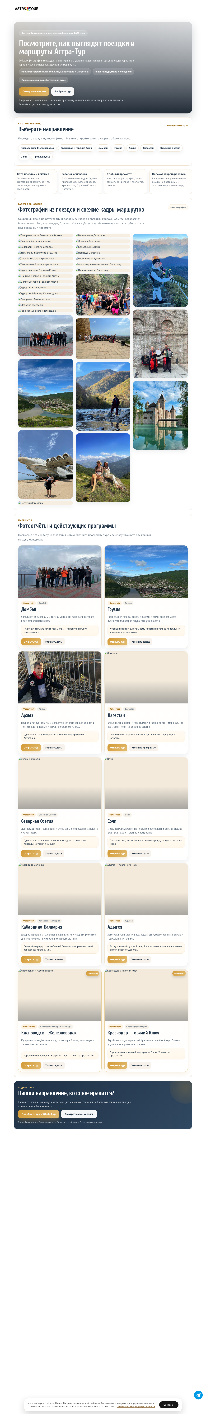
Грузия (118, 147)
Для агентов (69, 8)
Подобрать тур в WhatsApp (39, 1114)
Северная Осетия (170, 147)
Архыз (132, 147)
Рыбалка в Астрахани (130, 8)
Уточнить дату (53, 853)
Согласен (169, 1405)
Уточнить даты (53, 641)
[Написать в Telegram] (198, 1395)
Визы (150, 8)
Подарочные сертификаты (97, 8)
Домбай (103, 147)
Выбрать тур (63, 91)
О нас (52, 8)
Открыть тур (31, 641)
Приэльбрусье (41, 156)
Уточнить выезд (140, 641)
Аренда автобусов (33, 8)
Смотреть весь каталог (79, 1114)
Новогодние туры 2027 (171, 8)
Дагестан (148, 147)
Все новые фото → (177, 125)
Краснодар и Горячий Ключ (76, 147)
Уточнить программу (143, 747)
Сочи (24, 156)
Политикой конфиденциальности (136, 1406)
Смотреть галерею (34, 91)
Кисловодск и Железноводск (37, 147)
